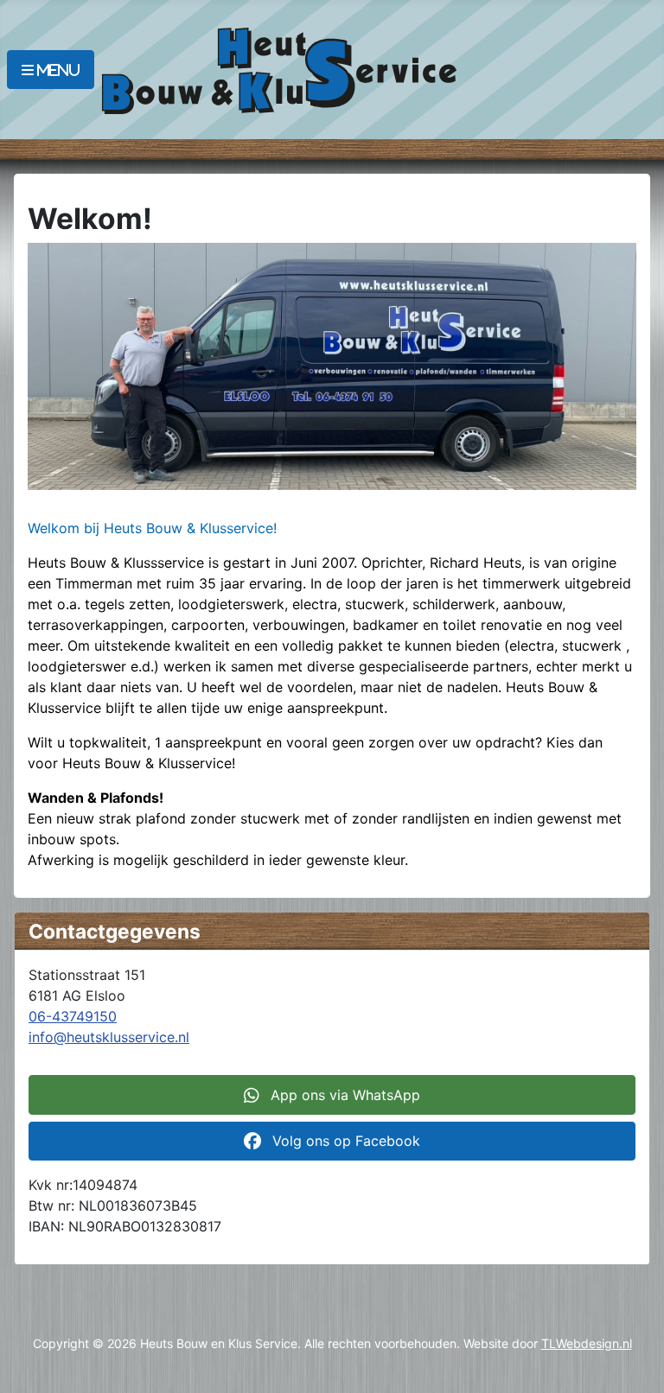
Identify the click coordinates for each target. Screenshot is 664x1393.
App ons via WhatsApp (343, 1095)
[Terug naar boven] (633, 1361)
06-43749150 (73, 1016)
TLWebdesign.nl (586, 1343)
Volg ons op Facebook (344, 1140)
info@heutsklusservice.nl (109, 1037)
